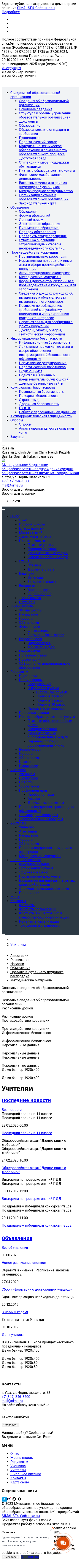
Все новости (12, 1110)
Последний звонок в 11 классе (27, 1133)
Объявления (17, 1238)
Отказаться (30, 1557)
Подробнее (11, 12)
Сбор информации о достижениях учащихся (37, 1289)
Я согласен (10, 1557)
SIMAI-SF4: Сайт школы (36, 8)
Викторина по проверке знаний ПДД (31, 1199)
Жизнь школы (22, 1458)
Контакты (18, 1478)
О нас (14, 1454)
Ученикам (18, 1466)
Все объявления (15, 1248)
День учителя (13, 1335)
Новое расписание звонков (24, 1263)
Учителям (18, 1470)
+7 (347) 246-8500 (16, 1397)
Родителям (19, 1462)
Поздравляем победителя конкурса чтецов (37, 1225)
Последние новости (26, 1100)
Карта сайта (19, 1482)
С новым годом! (15, 1312)
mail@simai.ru (12, 1401)
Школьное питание (25, 1474)
